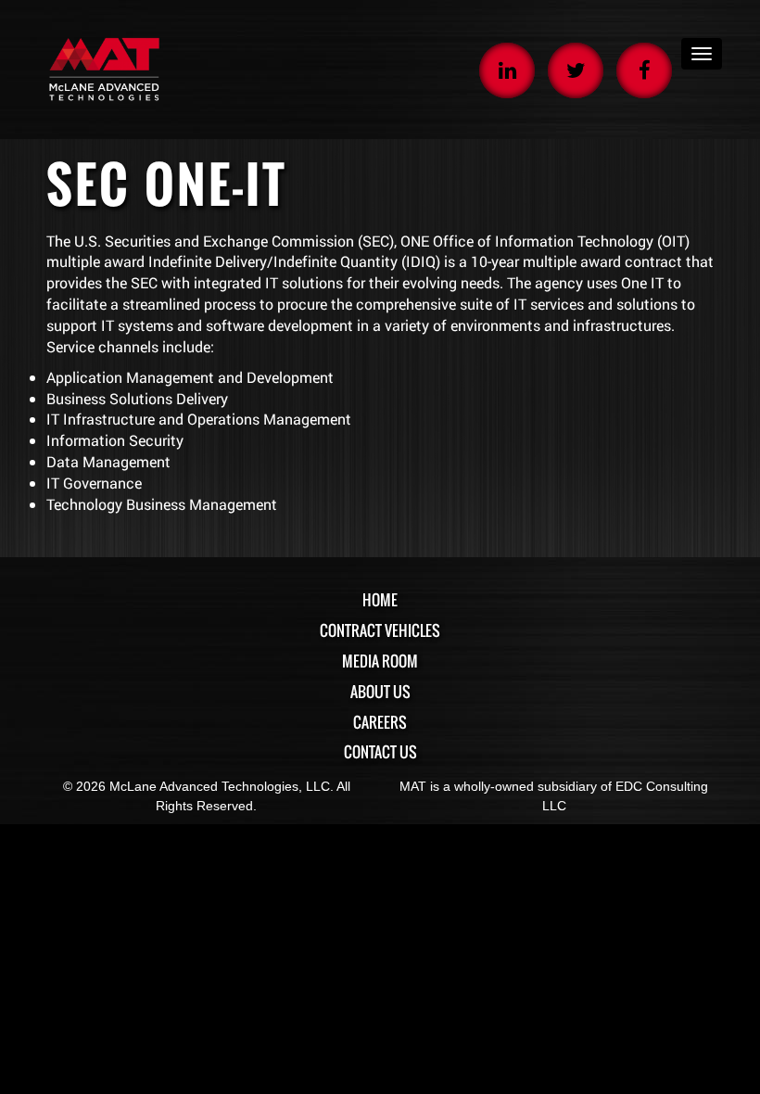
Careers (380, 722)
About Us (380, 692)
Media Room (380, 661)
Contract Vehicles (380, 630)
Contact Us (380, 752)
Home (380, 600)
